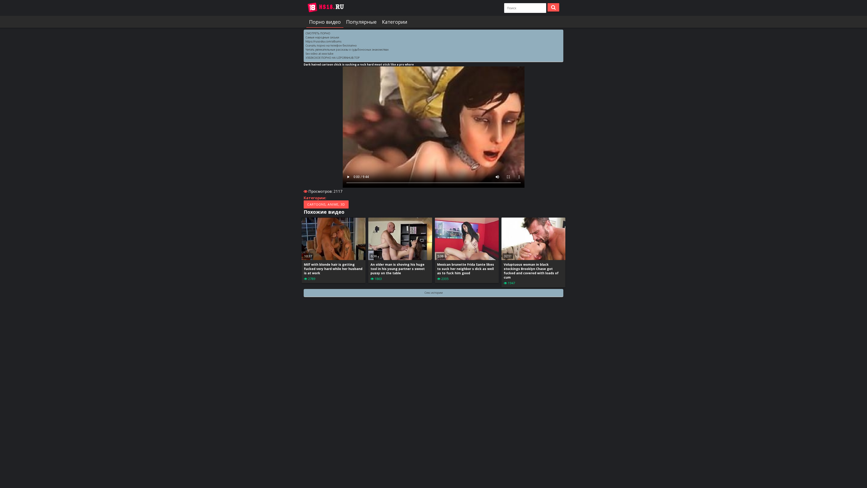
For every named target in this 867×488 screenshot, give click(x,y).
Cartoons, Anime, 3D (326, 204)
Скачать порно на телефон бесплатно (331, 45)
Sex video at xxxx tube (319, 54)
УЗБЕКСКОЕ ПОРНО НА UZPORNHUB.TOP (332, 58)
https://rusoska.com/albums (323, 41)
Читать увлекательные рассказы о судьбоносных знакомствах (347, 50)
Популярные (361, 22)
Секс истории (433, 293)
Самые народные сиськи (322, 37)
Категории (394, 22)
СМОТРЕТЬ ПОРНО (317, 33)
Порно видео (325, 22)
